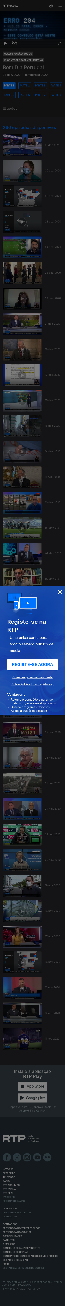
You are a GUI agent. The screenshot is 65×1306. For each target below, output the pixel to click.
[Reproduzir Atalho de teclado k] (5, 1301)
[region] (32, 653)
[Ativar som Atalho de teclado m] (14, 1301)
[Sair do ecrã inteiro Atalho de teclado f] (59, 1301)
